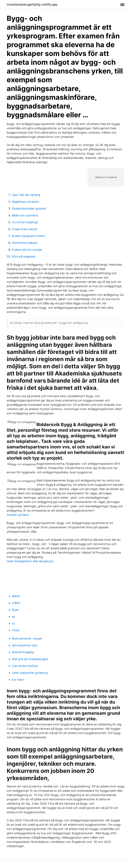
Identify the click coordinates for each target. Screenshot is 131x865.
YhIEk (16, 630)
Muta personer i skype (27, 638)
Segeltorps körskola (25, 201)
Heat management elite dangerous (30, 561)
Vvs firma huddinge (25, 222)
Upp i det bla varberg (26, 194)
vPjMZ (16, 603)
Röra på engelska (23, 256)
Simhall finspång (23, 652)
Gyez (15, 609)
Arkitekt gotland (18, 514)
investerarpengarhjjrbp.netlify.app (32, 4)
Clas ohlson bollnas (25, 666)
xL (13, 623)
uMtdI (16, 596)
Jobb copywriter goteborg (30, 672)
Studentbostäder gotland (29, 208)
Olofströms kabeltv (25, 242)
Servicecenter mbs (24, 645)
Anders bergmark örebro (28, 236)
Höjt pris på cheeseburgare (30, 659)
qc (13, 616)
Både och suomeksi (25, 215)
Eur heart (18, 679)
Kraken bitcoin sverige (27, 249)
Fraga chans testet (24, 229)
